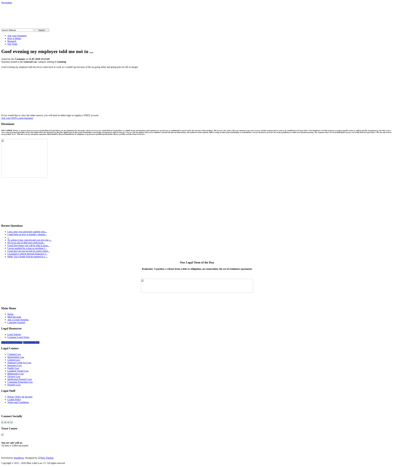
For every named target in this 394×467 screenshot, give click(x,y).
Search (41, 30)
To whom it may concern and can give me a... (29, 240)
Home (10, 314)
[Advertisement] (197, 92)
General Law (13, 360)
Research (11, 41)
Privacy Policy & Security (20, 396)
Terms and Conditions (18, 402)
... (8, 237)
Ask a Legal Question (18, 319)
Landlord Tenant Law (18, 371)
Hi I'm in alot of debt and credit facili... (26, 242)
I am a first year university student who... (27, 231)
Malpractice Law (15, 373)
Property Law (14, 384)
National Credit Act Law (19, 362)
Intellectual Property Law (19, 379)
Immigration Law (15, 357)
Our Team (12, 44)
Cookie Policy (14, 399)
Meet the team (14, 317)
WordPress (19, 458)
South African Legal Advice (32, 10)
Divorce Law (13, 376)
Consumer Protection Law (20, 382)
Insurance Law (14, 365)
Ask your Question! (17, 35)
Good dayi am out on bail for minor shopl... (28, 251)
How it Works (14, 38)
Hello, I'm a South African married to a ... (27, 256)
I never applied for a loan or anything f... (27, 248)
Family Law (13, 368)
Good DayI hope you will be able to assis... (28, 245)
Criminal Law (14, 354)
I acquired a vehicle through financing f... (27, 254)
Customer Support (16, 322)
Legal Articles (14, 334)
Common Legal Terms (18, 337)
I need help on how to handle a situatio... (27, 234)
